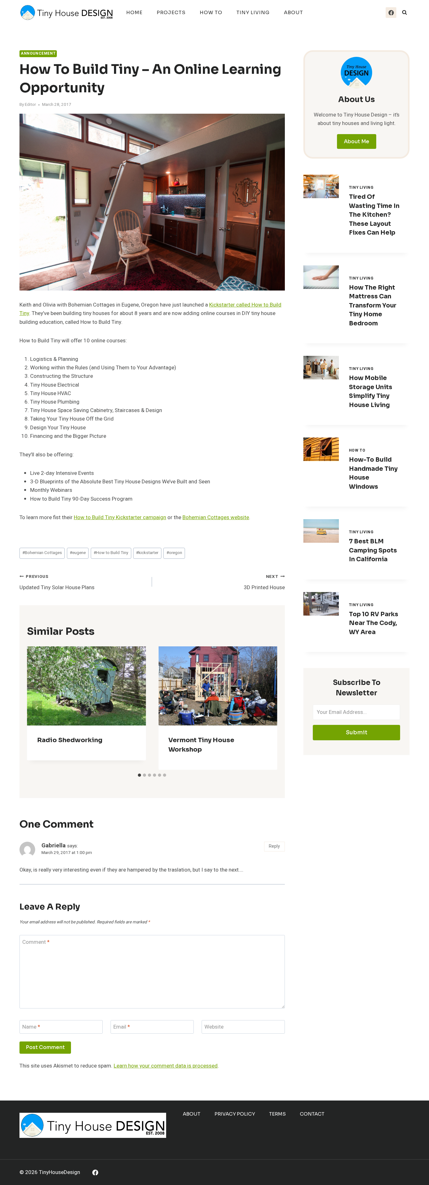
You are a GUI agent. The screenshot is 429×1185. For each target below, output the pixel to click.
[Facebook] (391, 12)
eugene (78, 553)
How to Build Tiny (111, 553)
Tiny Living (253, 12)
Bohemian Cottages (42, 553)
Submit (356, 732)
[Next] (267, 708)
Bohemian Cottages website (215, 517)
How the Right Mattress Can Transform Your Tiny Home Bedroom (372, 305)
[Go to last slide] (37, 708)
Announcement (38, 53)
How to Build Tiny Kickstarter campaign (120, 517)
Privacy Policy (235, 1114)
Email (121, 1027)
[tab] (139, 775)
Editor (30, 104)
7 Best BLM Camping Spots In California (373, 550)
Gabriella (53, 845)
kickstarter (147, 553)
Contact (312, 1114)
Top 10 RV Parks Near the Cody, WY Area (373, 623)
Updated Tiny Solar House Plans (57, 582)
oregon (174, 553)
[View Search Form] (404, 13)
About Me (356, 141)
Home (134, 12)
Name (31, 1027)
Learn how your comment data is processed (166, 1066)
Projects (171, 12)
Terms (277, 1114)
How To (211, 12)
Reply (274, 846)
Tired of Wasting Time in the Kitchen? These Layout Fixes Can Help (374, 214)
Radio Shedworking (69, 740)
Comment (36, 942)
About (293, 12)
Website (214, 1027)
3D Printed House (264, 582)
